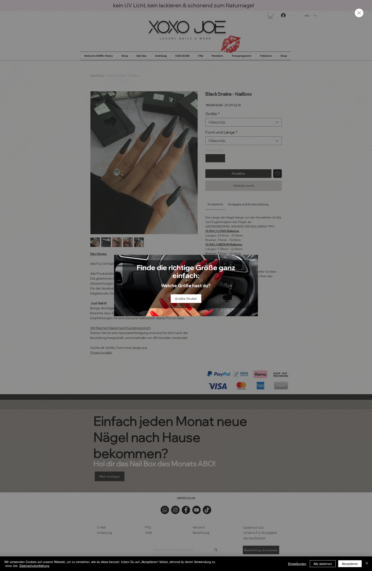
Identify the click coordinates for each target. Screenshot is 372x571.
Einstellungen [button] (297, 564)
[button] (359, 13)
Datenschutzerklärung (34, 565)
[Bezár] (366, 564)
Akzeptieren (350, 564)
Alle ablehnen (322, 564)
